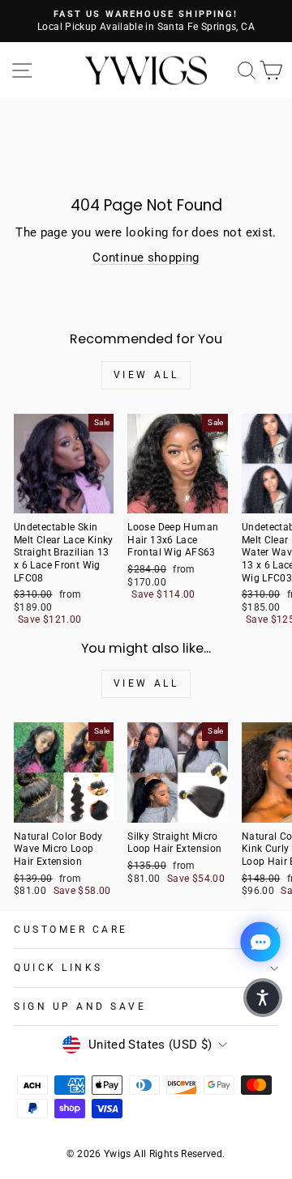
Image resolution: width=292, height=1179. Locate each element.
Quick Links (58, 967)
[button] (262, 997)
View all (146, 375)
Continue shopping (145, 257)
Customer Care (71, 929)
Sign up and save (80, 1006)
